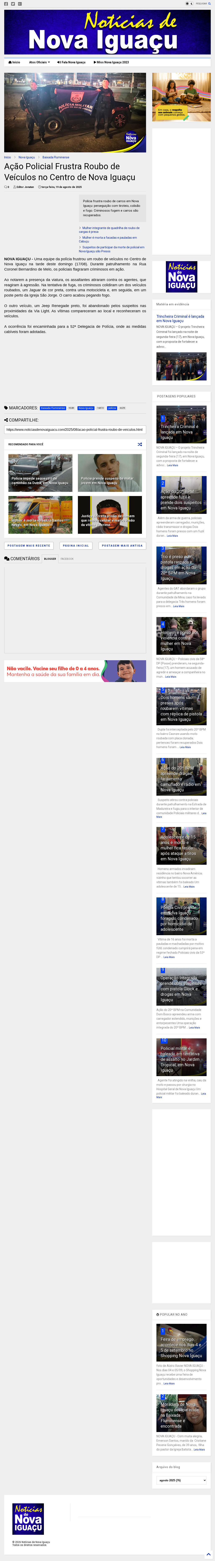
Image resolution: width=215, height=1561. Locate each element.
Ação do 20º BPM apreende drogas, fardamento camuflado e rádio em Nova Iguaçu (181, 779)
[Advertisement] (39, 224)
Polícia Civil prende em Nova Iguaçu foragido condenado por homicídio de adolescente (179, 918)
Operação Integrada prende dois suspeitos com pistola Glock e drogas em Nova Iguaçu (181, 988)
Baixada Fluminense (56, 157)
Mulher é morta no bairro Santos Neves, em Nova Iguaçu (37, 522)
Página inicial (76, 545)
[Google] (20, 4)
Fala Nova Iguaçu (73, 62)
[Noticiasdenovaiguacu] (26, 4)
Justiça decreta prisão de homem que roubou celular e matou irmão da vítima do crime (108, 520)
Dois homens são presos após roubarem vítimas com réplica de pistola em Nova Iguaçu (181, 708)
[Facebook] (6, 4)
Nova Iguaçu (27, 157)
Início (16, 62)
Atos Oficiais (38, 62)
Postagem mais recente (29, 545)
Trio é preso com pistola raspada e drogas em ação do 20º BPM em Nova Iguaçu (178, 567)
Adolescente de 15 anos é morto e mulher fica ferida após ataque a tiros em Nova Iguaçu (178, 848)
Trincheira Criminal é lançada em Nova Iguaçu (180, 318)
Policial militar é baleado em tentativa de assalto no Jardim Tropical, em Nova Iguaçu (180, 1059)
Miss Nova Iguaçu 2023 (112, 62)
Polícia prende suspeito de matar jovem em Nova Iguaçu (107, 481)
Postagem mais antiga (122, 545)
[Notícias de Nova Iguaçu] (107, 52)
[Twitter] (13, 4)
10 (164, 1040)
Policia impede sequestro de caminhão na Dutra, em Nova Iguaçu (40, 481)
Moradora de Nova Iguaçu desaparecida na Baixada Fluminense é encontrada (180, 1415)
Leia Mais (172, 465)
